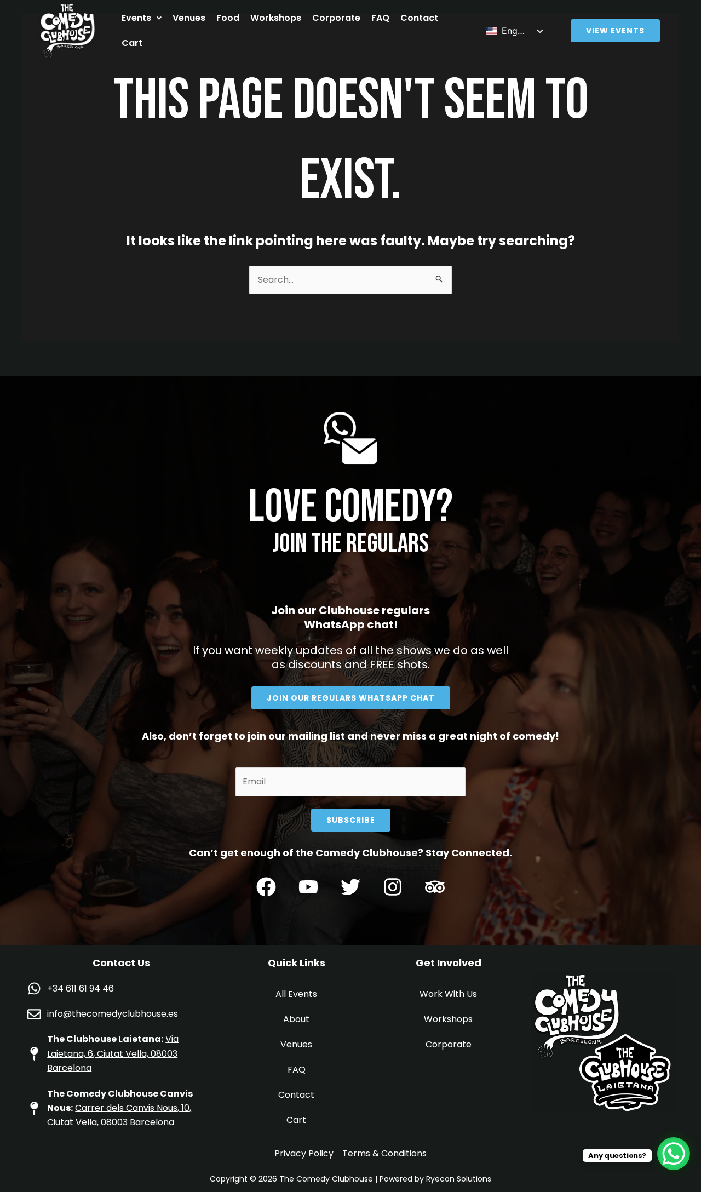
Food (227, 18)
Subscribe (350, 820)
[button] (141, 18)
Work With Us (448, 994)
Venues (189, 18)
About (296, 1019)
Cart (132, 43)
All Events (296, 994)
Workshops (275, 18)
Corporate (336, 18)
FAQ (380, 18)
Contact (419, 18)
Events (136, 18)
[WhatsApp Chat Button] (673, 1153)
